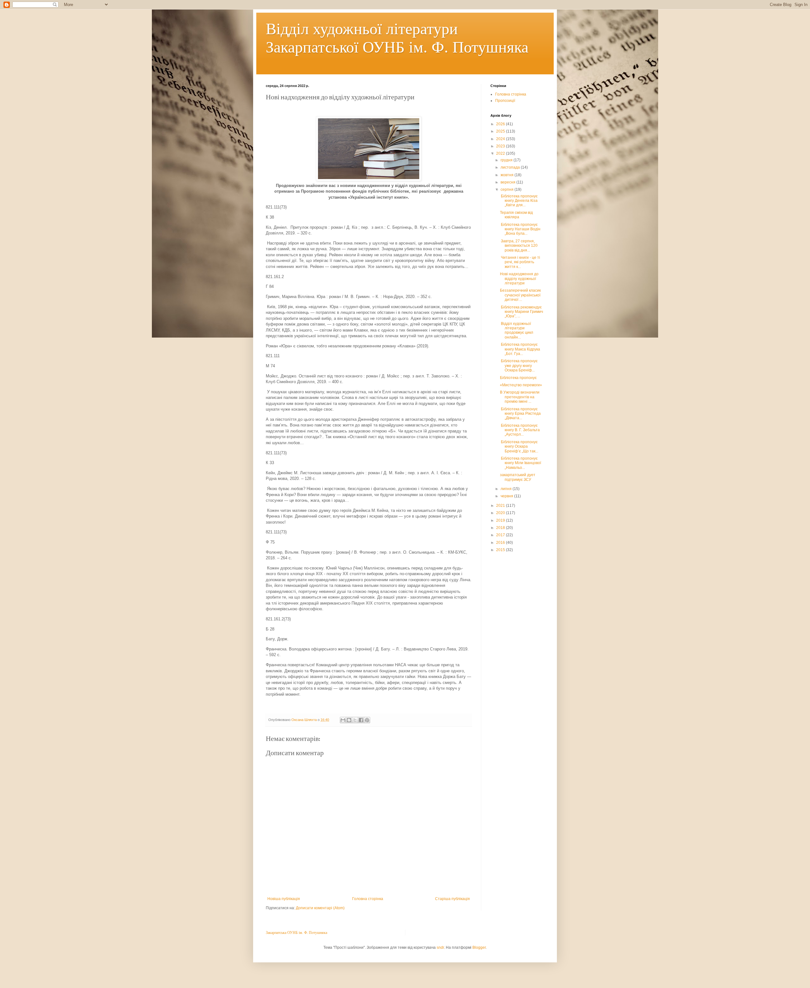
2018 (501, 527)
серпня (507, 189)
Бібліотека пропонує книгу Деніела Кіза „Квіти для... (519, 201)
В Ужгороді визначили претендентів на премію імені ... (519, 397)
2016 (501, 542)
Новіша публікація (283, 899)
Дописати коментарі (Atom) (320, 908)
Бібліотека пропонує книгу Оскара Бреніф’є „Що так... (519, 446)
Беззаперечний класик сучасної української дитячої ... (520, 295)
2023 (501, 146)
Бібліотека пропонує (518, 378)
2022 (501, 153)
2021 (501, 505)
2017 (501, 535)
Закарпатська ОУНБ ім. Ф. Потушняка (296, 932)
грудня (507, 160)
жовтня (507, 175)
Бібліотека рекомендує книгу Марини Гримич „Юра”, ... (521, 312)
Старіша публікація (452, 899)
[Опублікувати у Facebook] (361, 720)
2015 (501, 550)
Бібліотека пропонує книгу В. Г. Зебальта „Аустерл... (520, 430)
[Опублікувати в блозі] (349, 720)
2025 (501, 131)
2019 (501, 520)
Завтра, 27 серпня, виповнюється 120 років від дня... (519, 245)
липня (507, 489)
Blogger (479, 947)
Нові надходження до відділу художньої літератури (519, 278)
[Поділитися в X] (355, 720)
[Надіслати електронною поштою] (343, 720)
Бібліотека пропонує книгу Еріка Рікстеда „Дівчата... (520, 413)
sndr (440, 947)
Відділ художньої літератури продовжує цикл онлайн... (516, 330)
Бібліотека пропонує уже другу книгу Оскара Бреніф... (519, 365)
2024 (501, 139)
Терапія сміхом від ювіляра (516, 214)
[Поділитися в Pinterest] (367, 720)
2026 (501, 124)
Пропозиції (505, 100)
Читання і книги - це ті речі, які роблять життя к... (520, 262)
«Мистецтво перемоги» (521, 385)
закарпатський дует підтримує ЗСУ (517, 477)
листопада (511, 167)
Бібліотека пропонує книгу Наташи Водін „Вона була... (520, 229)
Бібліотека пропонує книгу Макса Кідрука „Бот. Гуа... (520, 349)
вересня (508, 182)
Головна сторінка (367, 899)
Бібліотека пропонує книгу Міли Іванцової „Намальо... (520, 463)
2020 (501, 513)
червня (507, 496)
